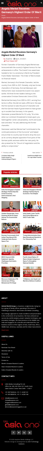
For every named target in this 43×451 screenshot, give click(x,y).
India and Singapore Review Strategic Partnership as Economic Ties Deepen (32, 191)
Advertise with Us (7, 351)
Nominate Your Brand (8, 347)
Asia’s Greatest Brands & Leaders (12, 367)
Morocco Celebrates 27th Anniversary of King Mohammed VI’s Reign (10, 281)
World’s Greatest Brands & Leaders (13, 363)
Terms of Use (6, 357)
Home (3, 15)
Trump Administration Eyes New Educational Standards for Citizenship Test (32, 237)
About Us (4, 344)
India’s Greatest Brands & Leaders (12, 370)
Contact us (5, 360)
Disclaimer (5, 354)
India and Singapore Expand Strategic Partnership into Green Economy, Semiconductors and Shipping (11, 193)
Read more (5, 330)
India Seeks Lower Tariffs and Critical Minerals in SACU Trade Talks (31, 215)
